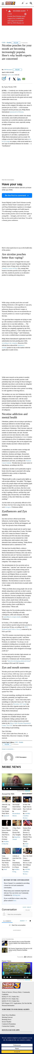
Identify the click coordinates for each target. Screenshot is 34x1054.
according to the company (9, 343)
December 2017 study (19, 704)
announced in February (16, 112)
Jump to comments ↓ (8, 749)
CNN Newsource (8, 69)
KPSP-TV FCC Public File (10, 999)
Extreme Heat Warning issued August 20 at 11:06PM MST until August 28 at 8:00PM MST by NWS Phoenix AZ (16, 19)
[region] (17, 932)
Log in (24, 907)
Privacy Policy (17, 992)
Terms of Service (7, 992)
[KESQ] (12, 3)
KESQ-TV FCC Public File (10, 996)
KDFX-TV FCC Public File (10, 1001)
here (14, 900)
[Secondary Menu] (4, 3)
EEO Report (5, 1003)
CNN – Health (19, 742)
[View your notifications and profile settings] (30, 921)
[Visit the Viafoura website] (28, 957)
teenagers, (8, 507)
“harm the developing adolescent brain (18, 661)
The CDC (9, 725)
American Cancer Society (9, 268)
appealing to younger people (12, 617)
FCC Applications (15, 1003)
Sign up (29, 907)
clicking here (16, 895)
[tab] (7, 920)
